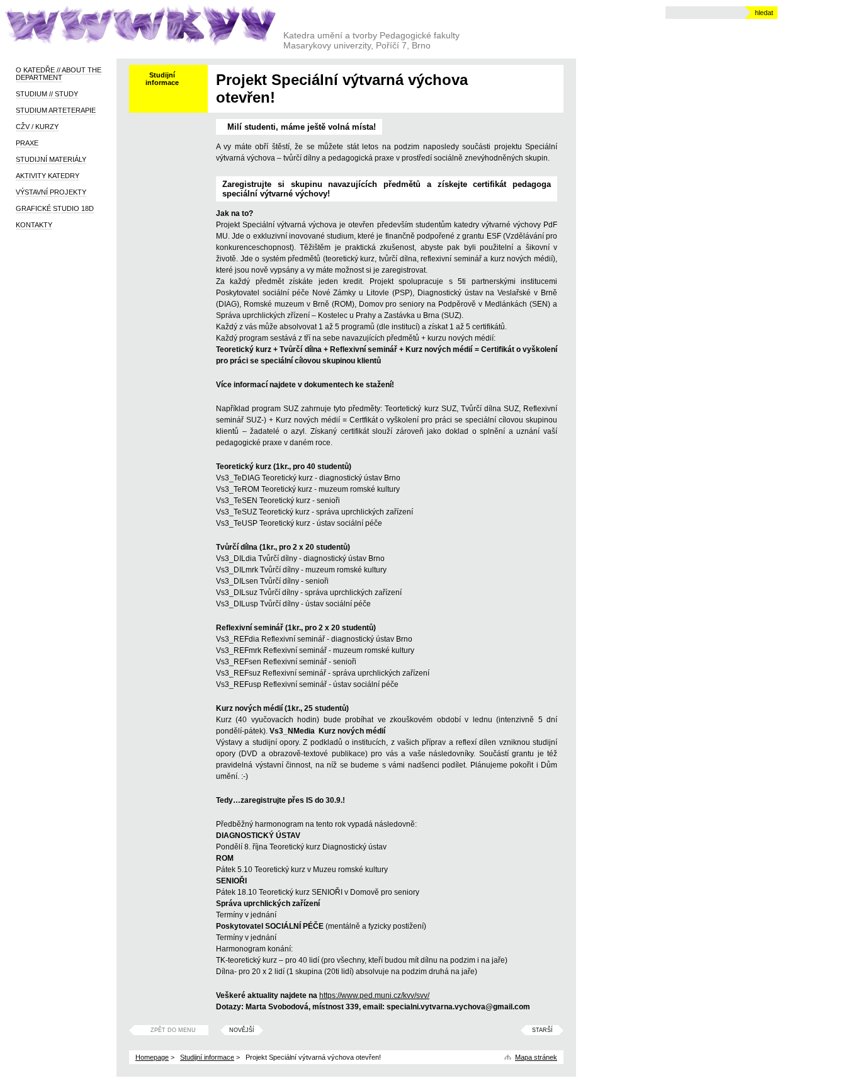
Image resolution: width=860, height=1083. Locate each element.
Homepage (152, 1057)
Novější (241, 1030)
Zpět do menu (173, 1030)
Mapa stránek (536, 1057)
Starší (542, 1030)
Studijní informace (207, 1057)
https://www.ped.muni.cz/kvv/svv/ (374, 995)
